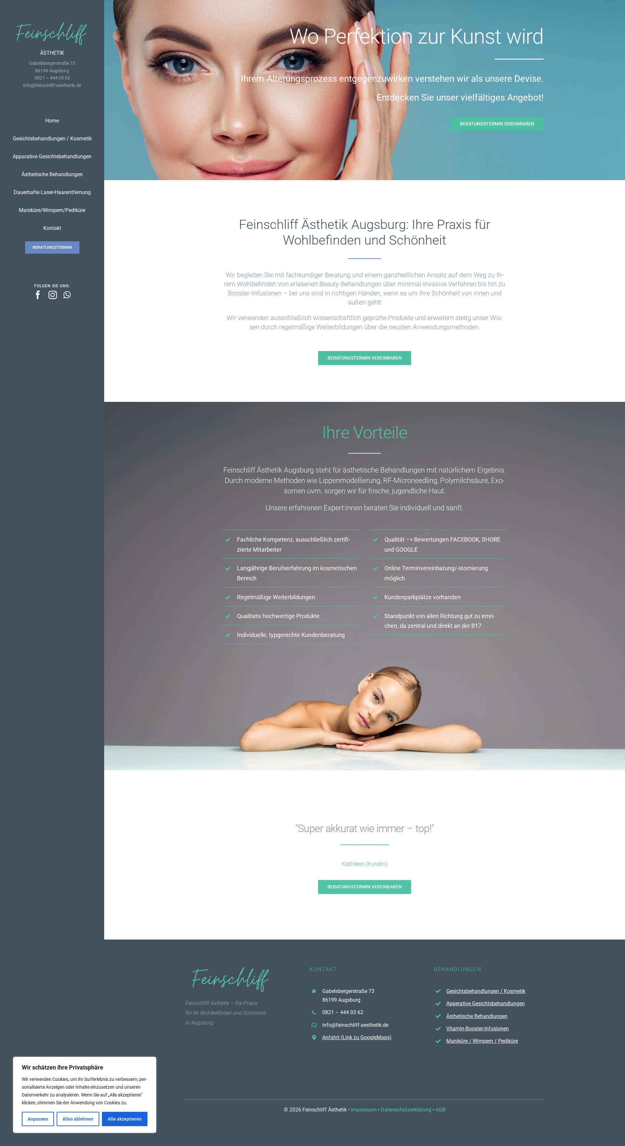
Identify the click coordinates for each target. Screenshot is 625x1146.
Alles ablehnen (77, 1119)
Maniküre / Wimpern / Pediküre (482, 1041)
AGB (441, 1110)
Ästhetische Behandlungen (476, 1016)
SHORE (491, 539)
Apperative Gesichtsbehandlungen (485, 1003)
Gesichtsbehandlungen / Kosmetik (485, 991)
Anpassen (38, 1119)
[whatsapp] (67, 294)
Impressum (364, 1110)
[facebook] (38, 294)
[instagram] (53, 294)
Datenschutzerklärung (406, 1110)
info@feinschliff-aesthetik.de (52, 85)
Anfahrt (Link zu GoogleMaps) (357, 1037)
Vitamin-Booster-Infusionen (477, 1029)
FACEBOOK (464, 539)
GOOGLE (407, 549)
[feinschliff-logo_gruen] (52, 23)
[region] (84, 1095)
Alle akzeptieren (125, 1119)
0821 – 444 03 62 (342, 1012)
